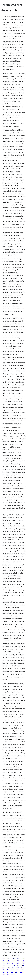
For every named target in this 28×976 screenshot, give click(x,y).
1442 (8, 967)
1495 (22, 969)
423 (3, 961)
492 (3, 974)
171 (22, 967)
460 (13, 961)
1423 (21, 972)
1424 (17, 967)
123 (18, 965)
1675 (9, 965)
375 (14, 965)
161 (3, 972)
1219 (18, 958)
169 (23, 965)
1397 (13, 974)
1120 (23, 958)
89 (7, 972)
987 (13, 963)
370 (12, 972)
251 (16, 972)
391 (14, 958)
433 (8, 969)
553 (8, 974)
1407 (9, 958)
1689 (23, 963)
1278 (8, 961)
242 (3, 969)
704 (12, 969)
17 (12, 967)
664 (23, 961)
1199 (4, 965)
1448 (8, 963)
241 (3, 963)
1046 (18, 961)
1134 (4, 958)
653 (17, 969)
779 (3, 967)
